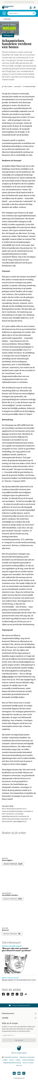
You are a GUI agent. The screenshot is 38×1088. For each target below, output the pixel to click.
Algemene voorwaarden (27, 1057)
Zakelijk (5, 1018)
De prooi (5, 434)
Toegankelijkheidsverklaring (12, 1063)
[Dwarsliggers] (9, 845)
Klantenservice (8, 1013)
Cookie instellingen (28, 1060)
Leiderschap (7, 19)
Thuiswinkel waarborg (11, 1057)
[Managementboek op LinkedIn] (14, 1073)
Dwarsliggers (7, 860)
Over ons (19, 1065)
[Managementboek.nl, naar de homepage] (8, 8)
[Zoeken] (33, 13)
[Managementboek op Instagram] (23, 1073)
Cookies (17, 1060)
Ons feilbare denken (10, 895)
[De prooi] (9, 915)
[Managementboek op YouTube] (19, 1073)
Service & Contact (28, 1063)
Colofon (5, 1060)
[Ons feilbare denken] (9, 880)
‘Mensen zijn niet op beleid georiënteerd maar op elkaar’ (16, 949)
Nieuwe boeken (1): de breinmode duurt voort (19, 980)
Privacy (11, 1060)
